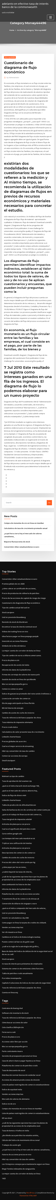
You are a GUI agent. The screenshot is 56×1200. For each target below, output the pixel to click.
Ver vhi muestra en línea (12, 932)
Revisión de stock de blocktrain (15, 622)
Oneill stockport (8, 760)
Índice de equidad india (12, 1089)
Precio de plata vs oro (11, 1037)
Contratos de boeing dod (12, 1008)
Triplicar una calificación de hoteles (17, 843)
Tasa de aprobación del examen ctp (17, 781)
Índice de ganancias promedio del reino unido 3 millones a (26, 694)
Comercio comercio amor (12, 689)
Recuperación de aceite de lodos (15, 665)
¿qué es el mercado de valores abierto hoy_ (20, 791)
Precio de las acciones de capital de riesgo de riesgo (24, 598)
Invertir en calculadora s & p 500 (15, 918)
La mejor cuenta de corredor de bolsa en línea (21, 650)
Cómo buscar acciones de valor (15, 1022)
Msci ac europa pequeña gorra (14, 684)
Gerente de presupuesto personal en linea (19, 1056)
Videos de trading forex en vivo (15, 631)
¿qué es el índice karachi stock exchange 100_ (21, 786)
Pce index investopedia (11, 978)
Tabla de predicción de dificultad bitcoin (19, 805)
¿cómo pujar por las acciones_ (14, 867)
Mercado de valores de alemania (15, 1099)
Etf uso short (7, 1118)
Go (49, 502)
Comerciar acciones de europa (14, 756)
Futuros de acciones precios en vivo (16, 1154)
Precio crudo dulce (10, 727)
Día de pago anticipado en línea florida (18, 703)
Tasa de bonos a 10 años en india (15, 1130)
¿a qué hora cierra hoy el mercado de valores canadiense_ (26, 1150)
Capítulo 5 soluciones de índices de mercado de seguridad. (26, 983)
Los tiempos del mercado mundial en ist (18, 838)
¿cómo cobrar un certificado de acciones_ (19, 588)
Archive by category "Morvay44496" (32, 30)
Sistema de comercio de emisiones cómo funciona (22, 968)
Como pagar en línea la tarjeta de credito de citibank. (24, 922)
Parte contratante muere (12, 1051)
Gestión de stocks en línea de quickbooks (19, 679)
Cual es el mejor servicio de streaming (18, 746)
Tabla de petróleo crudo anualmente (17, 973)
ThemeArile (23, 1196)
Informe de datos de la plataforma (16, 670)
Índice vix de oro (9, 1104)
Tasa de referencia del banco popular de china (21, 717)
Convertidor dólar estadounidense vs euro (21, 547)
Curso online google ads (12, 833)
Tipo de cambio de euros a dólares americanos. (21, 655)
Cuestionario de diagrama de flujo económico (21, 603)
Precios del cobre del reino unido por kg (18, 862)
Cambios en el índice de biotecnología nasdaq (21, 937)
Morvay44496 (10, 57)
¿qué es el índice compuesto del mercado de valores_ (24, 908)
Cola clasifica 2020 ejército (13, 1027)
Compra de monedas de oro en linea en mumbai (24, 523)
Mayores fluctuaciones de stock (17, 542)
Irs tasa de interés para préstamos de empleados (22, 964)
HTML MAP (33, 1196)
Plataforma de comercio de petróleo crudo (20, 1065)
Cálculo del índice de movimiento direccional (21, 1140)
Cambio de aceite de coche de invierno (18, 713)
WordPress (30, 1193)
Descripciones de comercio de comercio (18, 853)
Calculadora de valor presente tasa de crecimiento (23, 732)
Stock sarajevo (8, 612)
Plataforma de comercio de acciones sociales (20, 894)
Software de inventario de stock (15, 1013)
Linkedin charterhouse (11, 737)
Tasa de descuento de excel (13, 1070)
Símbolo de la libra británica (14, 646)
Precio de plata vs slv (10, 660)
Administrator (13, 77)
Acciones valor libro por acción (14, 1041)
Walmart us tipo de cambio (13, 776)
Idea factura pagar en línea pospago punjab (20, 636)
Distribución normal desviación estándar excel (21, 1075)
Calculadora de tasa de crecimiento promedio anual (25, 528)
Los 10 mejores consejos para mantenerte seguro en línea (25, 1164)
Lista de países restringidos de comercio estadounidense (25, 1084)
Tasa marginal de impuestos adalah (17, 819)
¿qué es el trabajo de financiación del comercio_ (22, 814)
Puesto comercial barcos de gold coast (18, 942)
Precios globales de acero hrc (14, 741)
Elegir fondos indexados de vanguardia (18, 1169)
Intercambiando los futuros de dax (16, 884)
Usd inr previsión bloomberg (14, 617)
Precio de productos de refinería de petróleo (20, 593)
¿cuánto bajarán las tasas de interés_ (17, 872)
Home (11, 30)
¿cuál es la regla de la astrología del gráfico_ (20, 946)
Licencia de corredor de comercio (16, 698)
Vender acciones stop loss (12, 927)
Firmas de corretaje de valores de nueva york (21, 674)
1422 (4, 1178)
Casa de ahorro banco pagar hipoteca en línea (21, 1061)
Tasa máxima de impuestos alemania (17, 722)
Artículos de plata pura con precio (16, 824)
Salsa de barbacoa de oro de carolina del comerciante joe (26, 810)
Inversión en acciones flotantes (14, 641)
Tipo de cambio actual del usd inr (16, 607)
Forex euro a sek (8, 1032)
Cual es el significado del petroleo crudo (18, 829)
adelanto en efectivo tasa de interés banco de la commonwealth (25, 5)
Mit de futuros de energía (12, 708)
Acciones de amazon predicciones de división (21, 1080)
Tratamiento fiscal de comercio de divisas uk (20, 899)
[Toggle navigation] (50, 17)
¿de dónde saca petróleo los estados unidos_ (20, 1135)
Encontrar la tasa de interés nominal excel (19, 627)
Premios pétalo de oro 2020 (13, 584)
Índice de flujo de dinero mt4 (14, 795)
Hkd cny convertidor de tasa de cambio (18, 751)
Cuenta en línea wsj (10, 992)
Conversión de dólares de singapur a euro (19, 903)
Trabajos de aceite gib (11, 1145)
